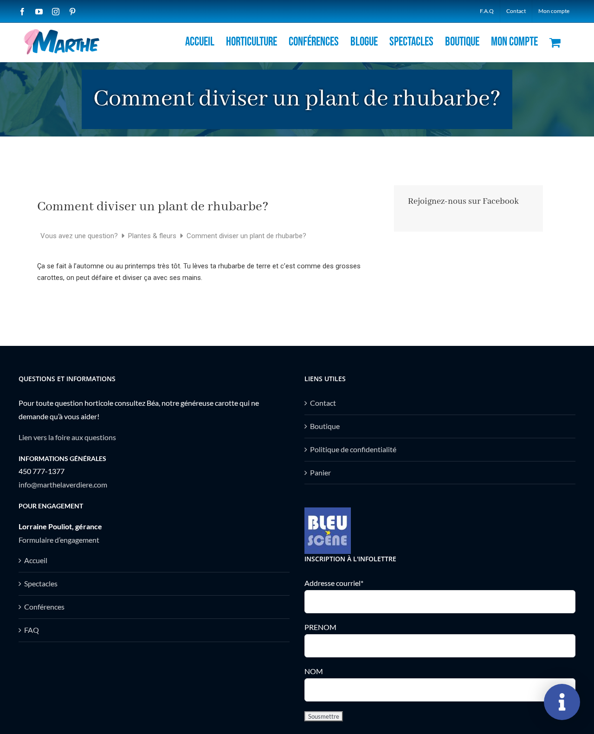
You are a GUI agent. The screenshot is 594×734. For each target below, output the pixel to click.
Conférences (44, 606)
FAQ (31, 629)
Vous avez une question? (80, 236)
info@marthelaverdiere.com (63, 484)
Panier (320, 472)
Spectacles (41, 583)
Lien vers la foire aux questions (67, 437)
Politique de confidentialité (353, 449)
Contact (323, 402)
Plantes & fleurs (153, 236)
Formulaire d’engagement (59, 539)
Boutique (325, 426)
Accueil (35, 560)
